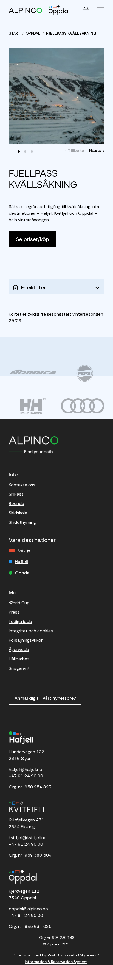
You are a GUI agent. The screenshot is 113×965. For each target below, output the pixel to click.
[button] (19, 151)
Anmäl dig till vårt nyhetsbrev (45, 698)
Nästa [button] (96, 150)
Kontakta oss (22, 485)
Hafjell (21, 561)
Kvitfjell (25, 550)
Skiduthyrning (22, 522)
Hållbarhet (19, 659)
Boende (16, 503)
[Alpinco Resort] (25, 10)
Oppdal (23, 573)
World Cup (19, 603)
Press (14, 612)
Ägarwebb (19, 649)
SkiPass (16, 494)
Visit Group (57, 955)
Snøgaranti (19, 668)
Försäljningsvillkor (26, 640)
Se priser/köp (32, 239)
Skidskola (18, 513)
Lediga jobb (20, 621)
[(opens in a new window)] (32, 372)
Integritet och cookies (31, 631)
